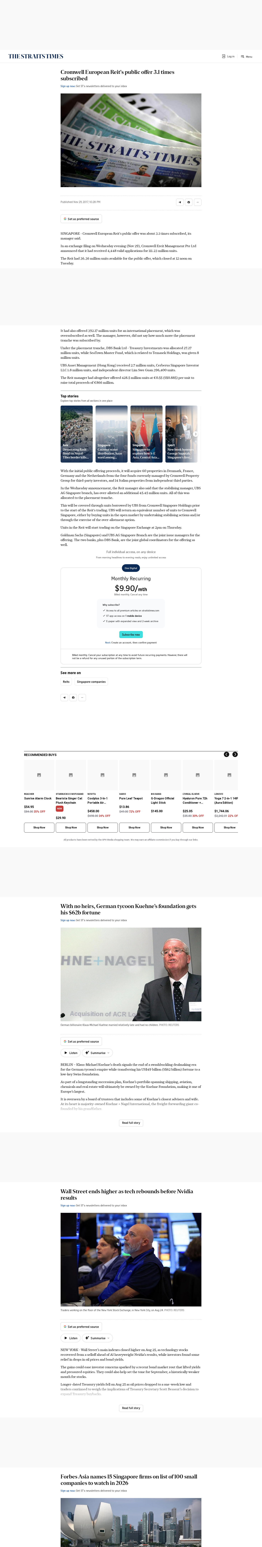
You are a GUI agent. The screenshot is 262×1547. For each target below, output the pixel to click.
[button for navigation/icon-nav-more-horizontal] (197, 202)
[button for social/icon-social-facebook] (188, 202)
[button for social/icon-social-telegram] (180, 202)
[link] (35, 56)
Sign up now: (68, 86)
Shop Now (39, 827)
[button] (228, 56)
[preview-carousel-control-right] (196, 434)
